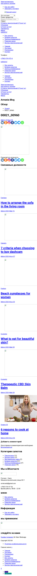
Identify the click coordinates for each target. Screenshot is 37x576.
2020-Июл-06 (10, 438)
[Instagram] (9, 122)
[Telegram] (19, 122)
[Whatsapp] (22, 122)
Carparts (3, 243)
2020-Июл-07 (10, 256)
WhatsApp (8, 573)
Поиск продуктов (7, 17)
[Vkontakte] (2, 122)
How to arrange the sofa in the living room (17, 204)
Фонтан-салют (10, 457)
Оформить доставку (12, 514)
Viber (6, 572)
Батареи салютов (11, 37)
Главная (7, 46)
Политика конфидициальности (15, 544)
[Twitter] (15, 122)
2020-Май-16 (10, 211)
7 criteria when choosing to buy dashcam (17, 250)
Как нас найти (9, 512)
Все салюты (9, 36)
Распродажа (9, 50)
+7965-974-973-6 (7, 58)
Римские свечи (10, 41)
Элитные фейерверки (12, 39)
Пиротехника (9, 456)
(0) (12, 120)
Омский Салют (18, 540)
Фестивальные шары (12, 459)
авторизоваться (6, 447)
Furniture (4, 198)
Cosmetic (4, 334)
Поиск (3, 21)
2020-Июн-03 (10, 302)
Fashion (3, 288)
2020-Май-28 (10, 347)
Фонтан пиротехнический (13, 43)
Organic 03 (4, 425)
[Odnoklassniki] (5, 122)
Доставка (8, 48)
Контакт (7, 52)
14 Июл (8, 120)
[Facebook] (12, 122)
